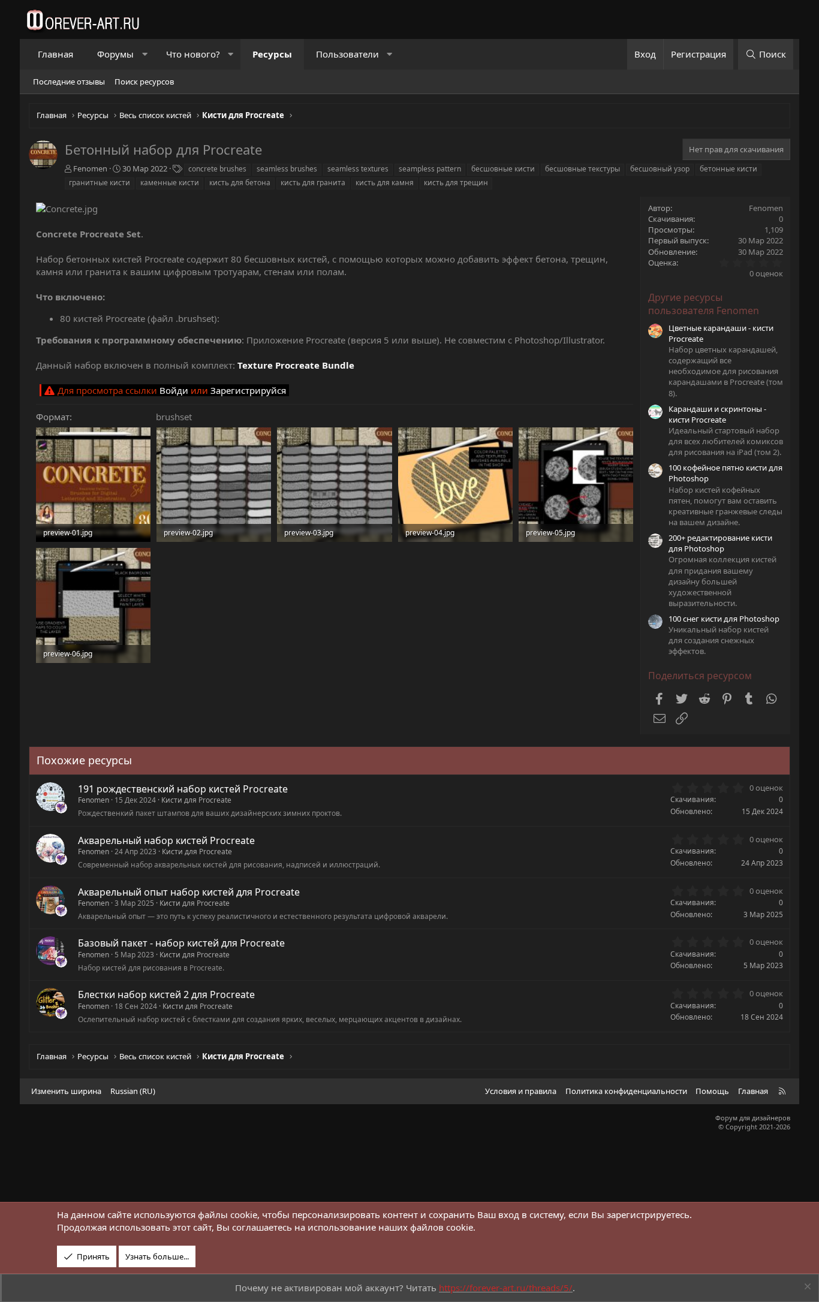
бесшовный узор (659, 169)
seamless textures (358, 169)
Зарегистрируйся (248, 390)
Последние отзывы (69, 81)
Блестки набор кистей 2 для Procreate (166, 994)
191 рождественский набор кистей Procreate (183, 788)
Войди (173, 390)
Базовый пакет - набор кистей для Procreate (181, 943)
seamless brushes (287, 169)
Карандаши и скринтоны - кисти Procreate (717, 414)
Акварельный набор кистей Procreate (166, 840)
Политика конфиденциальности (626, 1091)
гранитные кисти (99, 182)
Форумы (115, 54)
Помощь (712, 1091)
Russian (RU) (132, 1091)
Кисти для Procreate (196, 800)
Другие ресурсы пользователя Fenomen (703, 304)
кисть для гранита (313, 182)
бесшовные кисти (503, 169)
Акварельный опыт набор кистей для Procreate (189, 892)
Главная (55, 54)
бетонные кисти (728, 169)
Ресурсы (272, 54)
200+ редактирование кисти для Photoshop (720, 543)
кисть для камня (385, 182)
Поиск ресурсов (144, 81)
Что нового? (193, 54)
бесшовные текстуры (582, 169)
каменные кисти (169, 182)
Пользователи (347, 54)
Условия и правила (520, 1091)
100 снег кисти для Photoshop (724, 618)
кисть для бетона (239, 182)
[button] (145, 54)
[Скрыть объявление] (806, 1288)
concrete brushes (217, 169)
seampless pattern (430, 169)
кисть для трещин (456, 182)
